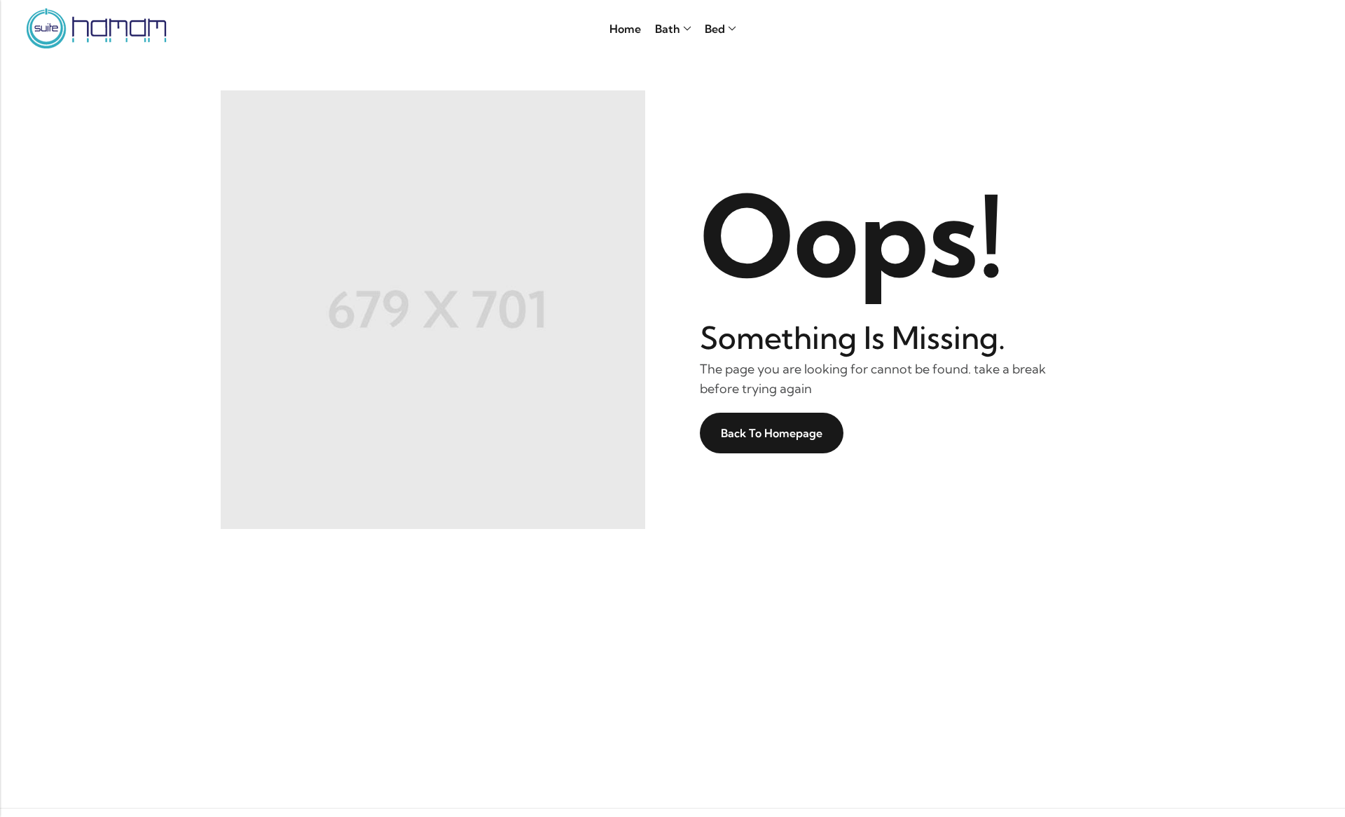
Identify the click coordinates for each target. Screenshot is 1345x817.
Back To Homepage (771, 433)
